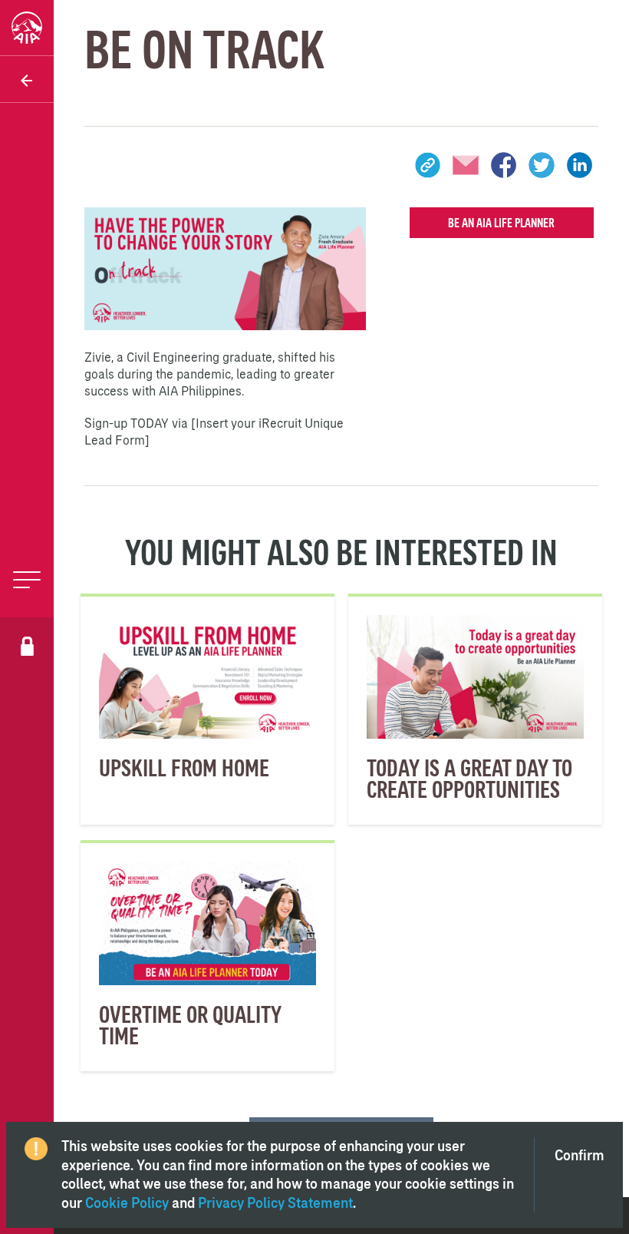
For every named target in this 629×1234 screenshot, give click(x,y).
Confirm (579, 1155)
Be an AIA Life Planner (501, 222)
